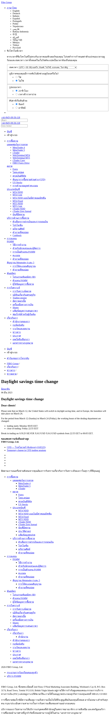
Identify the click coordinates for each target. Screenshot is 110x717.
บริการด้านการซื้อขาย (18, 218)
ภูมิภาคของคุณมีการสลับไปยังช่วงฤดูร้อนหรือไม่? (34, 73)
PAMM (10, 241)
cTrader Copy (19, 160)
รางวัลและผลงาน (21, 328)
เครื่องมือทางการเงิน (23, 304)
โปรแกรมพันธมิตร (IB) (24, 277)
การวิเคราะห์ (13, 287)
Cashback (17, 235)
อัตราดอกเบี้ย (19, 301)
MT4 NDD (18, 192)
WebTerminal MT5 (21, 158)
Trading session (20, 298)
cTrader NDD (19, 208)
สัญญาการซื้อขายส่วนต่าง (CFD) (29, 179)
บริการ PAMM (14, 676)
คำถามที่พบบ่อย (21, 232)
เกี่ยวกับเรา (12, 318)
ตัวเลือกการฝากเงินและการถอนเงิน (30, 221)
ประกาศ (17, 336)
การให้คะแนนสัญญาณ (24, 266)
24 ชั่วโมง (23, 91)
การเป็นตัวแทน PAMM (24, 252)
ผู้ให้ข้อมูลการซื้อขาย (23, 284)
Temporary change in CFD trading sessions (26, 450)
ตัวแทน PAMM (20, 280)
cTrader (16, 152)
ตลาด (9, 166)
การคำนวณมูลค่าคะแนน (25, 185)
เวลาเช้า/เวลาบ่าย (27, 94)
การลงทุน (12, 238)
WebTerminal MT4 (21, 155)
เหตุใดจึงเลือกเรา (21, 339)
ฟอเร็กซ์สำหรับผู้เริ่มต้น (24, 314)
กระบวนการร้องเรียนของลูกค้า (22, 672)
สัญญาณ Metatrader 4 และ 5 (20, 262)
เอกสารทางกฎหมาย (23, 343)
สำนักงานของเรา (21, 321)
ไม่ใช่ (21, 81)
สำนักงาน (23, 636)
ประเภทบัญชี (13, 189)
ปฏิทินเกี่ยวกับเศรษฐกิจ (24, 295)
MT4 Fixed (18, 201)
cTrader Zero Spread (22, 211)
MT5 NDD (18, 203)
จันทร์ (21, 104)
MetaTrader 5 (19, 150)
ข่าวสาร (17, 332)
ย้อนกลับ (5, 389)
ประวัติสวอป (24, 531)
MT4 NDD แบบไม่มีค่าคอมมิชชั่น (29, 198)
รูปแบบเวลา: (15, 87)
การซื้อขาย (12, 141)
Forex (15, 169)
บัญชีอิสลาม (19, 214)
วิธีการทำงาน (19, 244)
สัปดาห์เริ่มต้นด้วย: (18, 100)
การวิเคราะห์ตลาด (22, 291)
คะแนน (16, 255)
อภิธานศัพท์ (18, 229)
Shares (16, 307)
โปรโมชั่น (18, 225)
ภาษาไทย (12, 8)
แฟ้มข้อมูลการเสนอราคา (25, 310)
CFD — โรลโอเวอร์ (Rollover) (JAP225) (26, 447)
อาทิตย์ (21, 108)
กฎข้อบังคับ (18, 325)
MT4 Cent (17, 195)
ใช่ (19, 77)
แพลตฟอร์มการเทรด (17, 144)
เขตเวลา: (13, 67)
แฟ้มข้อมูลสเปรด (26, 535)
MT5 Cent (17, 206)
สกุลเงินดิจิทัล (19, 176)
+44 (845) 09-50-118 (10, 117)
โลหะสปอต (18, 172)
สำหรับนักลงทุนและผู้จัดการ (27, 248)
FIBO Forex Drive (21, 163)
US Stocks (17, 182)
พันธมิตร (11, 273)
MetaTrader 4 (19, 147)
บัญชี (9, 131)
